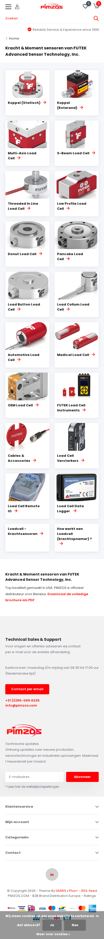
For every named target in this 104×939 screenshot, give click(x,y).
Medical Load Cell (73, 354)
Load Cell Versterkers (68, 458)
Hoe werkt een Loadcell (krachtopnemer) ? (74, 533)
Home (14, 38)
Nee (75, 925)
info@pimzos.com (21, 705)
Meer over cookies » (53, 934)
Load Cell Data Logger (70, 508)
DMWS (61, 890)
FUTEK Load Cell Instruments (71, 408)
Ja (52, 925)
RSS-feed (89, 890)
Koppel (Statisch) (24, 102)
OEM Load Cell (20, 405)
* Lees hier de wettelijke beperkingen (32, 786)
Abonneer (82, 776)
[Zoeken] (96, 18)
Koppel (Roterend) (67, 105)
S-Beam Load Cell (73, 153)
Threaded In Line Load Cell (23, 206)
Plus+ (73, 890)
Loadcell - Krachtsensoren (22, 531)
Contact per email (27, 689)
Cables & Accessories (19, 458)
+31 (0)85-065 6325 (22, 700)
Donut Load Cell (22, 254)
